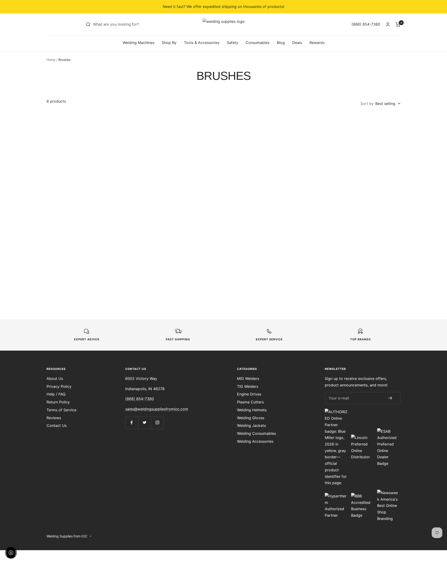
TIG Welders (247, 386)
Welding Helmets (252, 410)
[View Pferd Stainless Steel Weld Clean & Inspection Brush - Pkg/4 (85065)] (178, 146)
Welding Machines (138, 42)
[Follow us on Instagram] (157, 422)
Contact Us (57, 425)
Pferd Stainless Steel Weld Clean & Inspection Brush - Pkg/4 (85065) (179, 189)
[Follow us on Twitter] (144, 422)
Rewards (317, 42)
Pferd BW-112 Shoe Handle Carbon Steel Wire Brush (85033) (268, 189)
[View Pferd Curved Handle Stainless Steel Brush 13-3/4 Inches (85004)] (89, 146)
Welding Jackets (251, 425)
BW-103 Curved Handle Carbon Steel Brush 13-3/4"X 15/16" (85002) (88, 288)
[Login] (388, 24)
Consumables (257, 42)
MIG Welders (248, 378)
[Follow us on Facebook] (131, 422)
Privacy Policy (59, 386)
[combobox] (128, 24)
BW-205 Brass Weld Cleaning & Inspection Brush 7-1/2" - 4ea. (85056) (179, 288)
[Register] (390, 398)
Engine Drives (249, 394)
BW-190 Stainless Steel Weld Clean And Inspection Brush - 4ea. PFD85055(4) (358, 189)
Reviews (54, 417)
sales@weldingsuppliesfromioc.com (156, 409)
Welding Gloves (250, 417)
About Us (55, 378)
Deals (297, 42)
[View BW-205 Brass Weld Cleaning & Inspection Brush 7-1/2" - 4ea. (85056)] (178, 245)
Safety (232, 42)
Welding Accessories (255, 441)
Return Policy (58, 402)
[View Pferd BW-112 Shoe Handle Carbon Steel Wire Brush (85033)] (268, 146)
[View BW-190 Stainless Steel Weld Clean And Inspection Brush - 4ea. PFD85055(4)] (358, 146)
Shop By (169, 42)
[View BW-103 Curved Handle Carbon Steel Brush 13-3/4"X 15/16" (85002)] (89, 245)
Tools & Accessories (201, 42)
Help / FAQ (56, 394)
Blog (281, 42)
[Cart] (398, 24)
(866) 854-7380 (139, 398)
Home (51, 60)
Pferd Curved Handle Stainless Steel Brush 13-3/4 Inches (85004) (88, 189)
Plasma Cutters (250, 402)
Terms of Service (61, 410)
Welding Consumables (256, 433)
